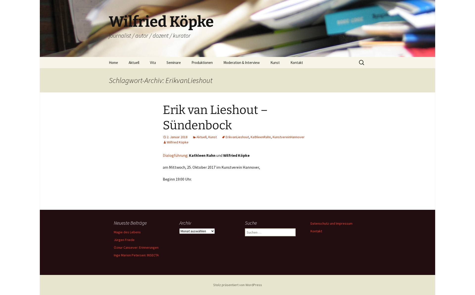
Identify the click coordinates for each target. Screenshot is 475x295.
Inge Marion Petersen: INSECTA (136, 255)
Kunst (275, 62)
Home (113, 62)
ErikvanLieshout (237, 137)
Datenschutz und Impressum (331, 223)
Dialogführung (175, 155)
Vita (153, 62)
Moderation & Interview (241, 62)
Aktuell (134, 62)
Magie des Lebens (127, 232)
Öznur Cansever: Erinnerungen (136, 247)
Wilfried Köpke (178, 142)
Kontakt (296, 62)
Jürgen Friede (124, 240)
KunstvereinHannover (289, 137)
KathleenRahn (261, 137)
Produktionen (202, 62)
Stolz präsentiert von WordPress (237, 285)
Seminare (173, 62)
